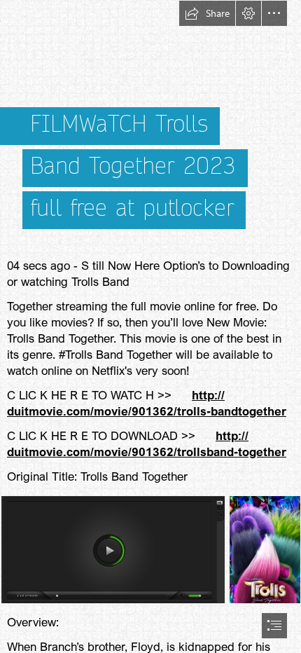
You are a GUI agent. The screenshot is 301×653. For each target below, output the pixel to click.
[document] (150, 326)
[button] (207, 13)
